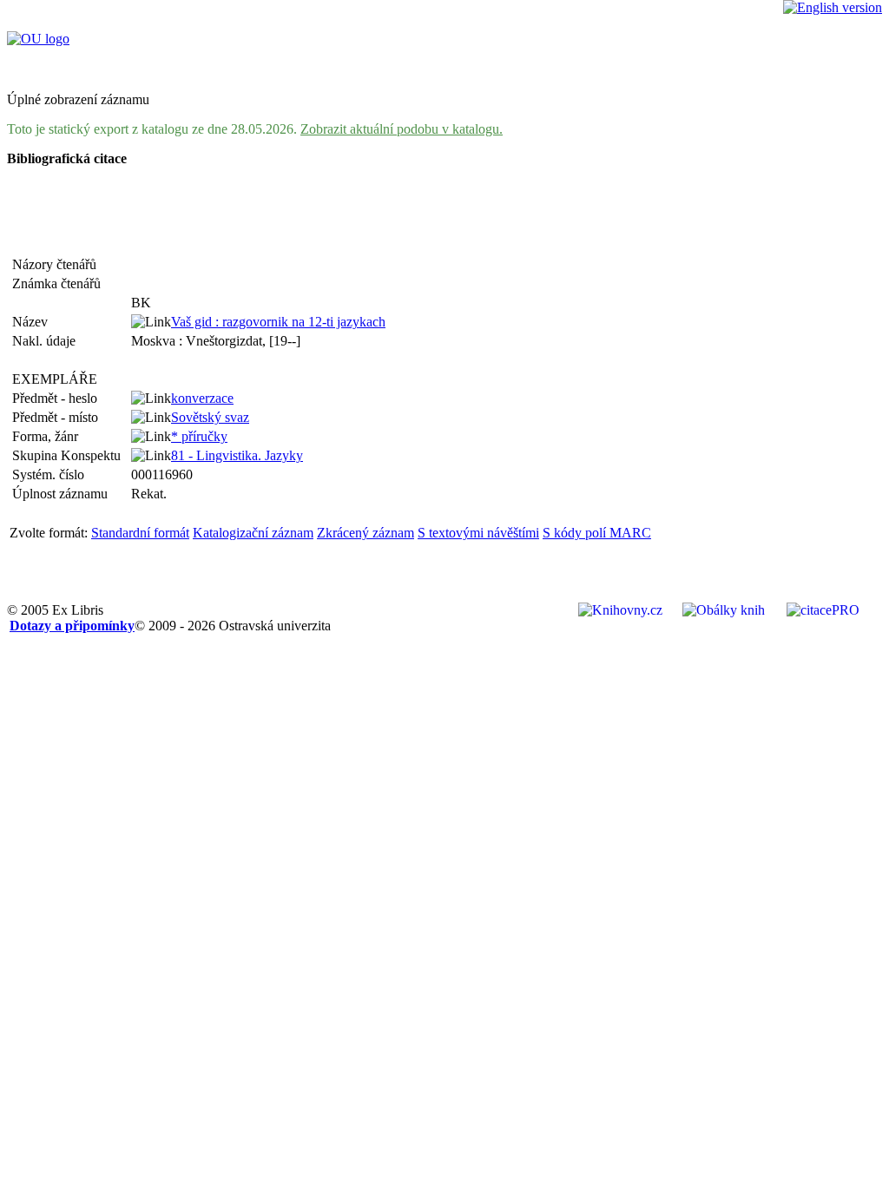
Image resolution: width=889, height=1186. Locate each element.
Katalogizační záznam (253, 532)
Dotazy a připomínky (72, 625)
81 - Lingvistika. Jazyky (237, 455)
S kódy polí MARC (597, 532)
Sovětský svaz (210, 417)
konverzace (202, 398)
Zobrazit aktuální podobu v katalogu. (401, 129)
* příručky (199, 436)
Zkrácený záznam (365, 532)
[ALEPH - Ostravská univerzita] (38, 38)
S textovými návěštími (478, 532)
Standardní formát (140, 532)
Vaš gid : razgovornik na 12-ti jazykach (278, 321)
